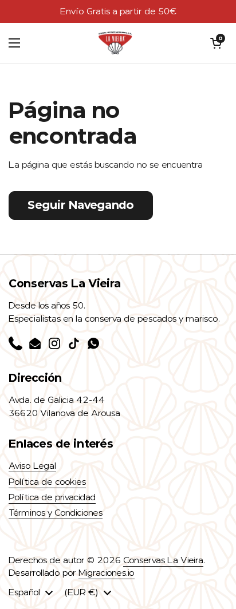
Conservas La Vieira (163, 560)
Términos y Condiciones (56, 513)
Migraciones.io (106, 573)
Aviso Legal (32, 466)
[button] (215, 42)
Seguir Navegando (80, 205)
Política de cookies (47, 482)
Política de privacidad (52, 497)
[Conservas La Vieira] (115, 42)
